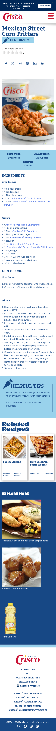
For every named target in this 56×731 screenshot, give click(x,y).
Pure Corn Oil (9, 636)
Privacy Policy (28, 682)
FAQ (28, 674)
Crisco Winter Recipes (28, 693)
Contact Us (28, 670)
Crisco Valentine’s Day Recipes (28, 710)
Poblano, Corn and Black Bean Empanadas (25, 540)
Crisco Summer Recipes (28, 701)
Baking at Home (29, 686)
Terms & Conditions (28, 678)
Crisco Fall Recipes (28, 697)
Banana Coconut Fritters (15, 588)
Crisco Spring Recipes (28, 706)
